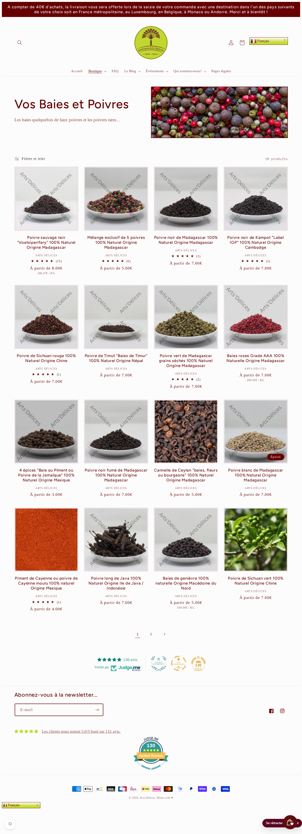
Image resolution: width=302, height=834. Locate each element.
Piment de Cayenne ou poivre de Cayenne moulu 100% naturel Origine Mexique (46, 583)
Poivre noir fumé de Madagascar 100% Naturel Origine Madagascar (116, 475)
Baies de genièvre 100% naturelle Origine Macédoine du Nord (185, 583)
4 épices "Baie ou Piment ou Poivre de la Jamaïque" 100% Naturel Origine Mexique (46, 475)
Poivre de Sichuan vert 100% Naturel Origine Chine (255, 580)
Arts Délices (147, 797)
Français (262, 40)
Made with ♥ (165, 797)
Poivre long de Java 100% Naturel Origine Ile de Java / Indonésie (116, 583)
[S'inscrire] (97, 709)
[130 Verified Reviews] (151, 772)
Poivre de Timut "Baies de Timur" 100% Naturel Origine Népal (116, 358)
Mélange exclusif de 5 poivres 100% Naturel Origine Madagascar (116, 242)
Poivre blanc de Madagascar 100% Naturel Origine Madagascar (255, 475)
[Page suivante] (164, 634)
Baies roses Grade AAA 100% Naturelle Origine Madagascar (255, 358)
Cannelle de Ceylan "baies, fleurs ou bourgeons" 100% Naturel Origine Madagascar (186, 475)
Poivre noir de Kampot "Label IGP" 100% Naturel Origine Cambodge (255, 242)
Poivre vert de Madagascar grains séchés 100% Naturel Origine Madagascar (186, 360)
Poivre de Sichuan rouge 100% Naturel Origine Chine (46, 358)
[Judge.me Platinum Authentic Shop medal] (158, 663)
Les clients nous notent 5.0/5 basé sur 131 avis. (81, 731)
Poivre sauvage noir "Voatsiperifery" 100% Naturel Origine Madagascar (46, 242)
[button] (19, 42)
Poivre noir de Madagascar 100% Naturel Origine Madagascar (186, 240)
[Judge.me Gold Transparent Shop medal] (178, 663)
